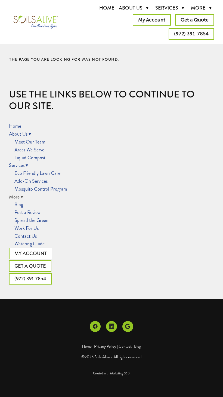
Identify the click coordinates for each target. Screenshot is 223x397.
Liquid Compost (29, 157)
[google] (127, 326)
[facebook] (95, 326)
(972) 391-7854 (191, 33)
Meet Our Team (29, 141)
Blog (18, 204)
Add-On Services (31, 181)
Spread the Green (31, 220)
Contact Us (25, 236)
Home (106, 7)
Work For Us (26, 228)
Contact (125, 346)
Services (169, 7)
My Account (151, 20)
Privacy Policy (105, 346)
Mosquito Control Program (40, 189)
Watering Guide (29, 243)
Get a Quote (195, 20)
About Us (133, 7)
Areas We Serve (29, 149)
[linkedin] (111, 326)
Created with (111, 373)
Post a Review (27, 212)
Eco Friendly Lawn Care (37, 173)
